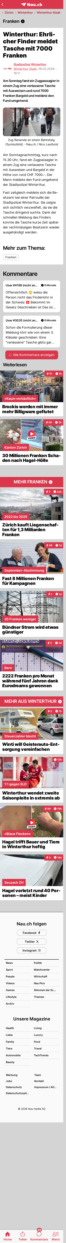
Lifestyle (11, 996)
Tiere (9, 1048)
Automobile (13, 1055)
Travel (38, 1048)
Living (38, 1028)
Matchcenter (42, 969)
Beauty (10, 1062)
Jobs (9, 1081)
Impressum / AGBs (46, 1087)
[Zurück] (2, 4)
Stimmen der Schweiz (47, 990)
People (10, 976)
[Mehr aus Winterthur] (31, 701)
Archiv (10, 1003)
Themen (39, 996)
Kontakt (39, 1081)
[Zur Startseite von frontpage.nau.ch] (31, 4)
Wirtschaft (40, 976)
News (9, 962)
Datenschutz (14, 1087)
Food (37, 1041)
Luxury (38, 1034)
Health (10, 1028)
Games (10, 990)
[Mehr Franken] (31, 482)
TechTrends (41, 1055)
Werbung (11, 1074)
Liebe (9, 1034)
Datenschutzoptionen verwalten (18, 1093)
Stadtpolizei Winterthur (30, 64)
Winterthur (25, 12)
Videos (10, 983)
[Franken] (31, 21)
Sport (9, 969)
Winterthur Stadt (48, 12)
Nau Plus (39, 983)
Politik (38, 962)
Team (37, 1074)
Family (10, 1041)
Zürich (9, 12)
